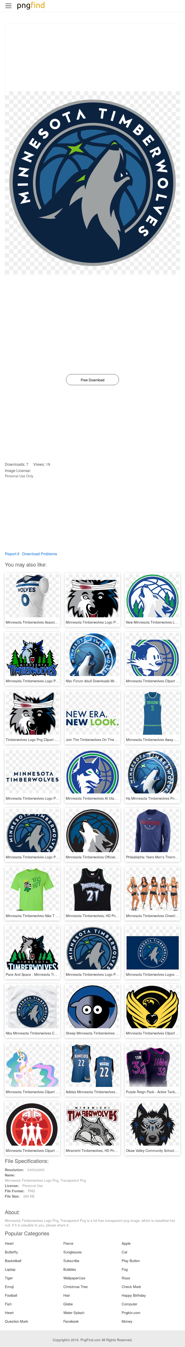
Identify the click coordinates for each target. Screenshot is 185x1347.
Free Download (92, 379)
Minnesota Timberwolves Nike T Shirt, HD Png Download (49, 915)
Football (11, 1295)
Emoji (9, 1286)
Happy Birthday (134, 1295)
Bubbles (69, 1269)
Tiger (9, 1277)
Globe (68, 1303)
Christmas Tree (75, 1286)
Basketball (13, 1260)
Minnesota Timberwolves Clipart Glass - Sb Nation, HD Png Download (59, 1150)
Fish (8, 1303)
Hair (66, 1295)
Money (127, 1321)
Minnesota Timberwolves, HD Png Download (100, 915)
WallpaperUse (74, 1277)
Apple (126, 1243)
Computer (129, 1303)
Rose (126, 1277)
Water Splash (73, 1312)
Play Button (131, 1260)
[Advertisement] (92, 57)
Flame (68, 1243)
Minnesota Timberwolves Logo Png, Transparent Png (106, 974)
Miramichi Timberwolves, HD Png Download (99, 1150)
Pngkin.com (131, 1312)
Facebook (71, 1321)
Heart (9, 1243)
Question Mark (16, 1321)
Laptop (10, 1269)
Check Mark (131, 1286)
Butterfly (11, 1251)
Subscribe (71, 1260)
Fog (125, 1269)
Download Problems (39, 553)
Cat (124, 1251)
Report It (12, 553)
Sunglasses (72, 1251)
